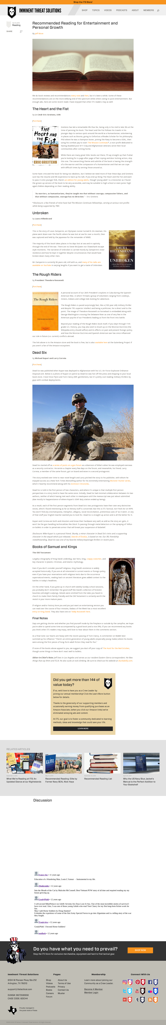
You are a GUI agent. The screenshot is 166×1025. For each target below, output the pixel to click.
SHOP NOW (140, 950)
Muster (61, 993)
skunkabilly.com (125, 661)
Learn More (83, 729)
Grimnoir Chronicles (80, 484)
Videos (49, 983)
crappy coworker (94, 559)
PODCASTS (121, 10)
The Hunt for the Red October (116, 648)
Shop (48, 980)
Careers (50, 993)
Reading (16, 25)
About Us (62, 980)
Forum (49, 997)
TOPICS (95, 10)
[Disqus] (83, 835)
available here (101, 342)
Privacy (61, 987)
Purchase (37, 121)
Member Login (91, 993)
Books (49, 990)
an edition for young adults (77, 180)
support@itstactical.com (20, 989)
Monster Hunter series (120, 481)
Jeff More (39, 33)
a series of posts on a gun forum (67, 465)
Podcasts (50, 987)
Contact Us (63, 990)
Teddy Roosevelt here (80, 612)
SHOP (84, 10)
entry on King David (41, 612)
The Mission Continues (98, 143)
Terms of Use (64, 983)
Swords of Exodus (79, 537)
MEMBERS (148, 10)
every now (75, 96)
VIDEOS (108, 10)
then (86, 96)
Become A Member (93, 989)
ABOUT (135, 10)
